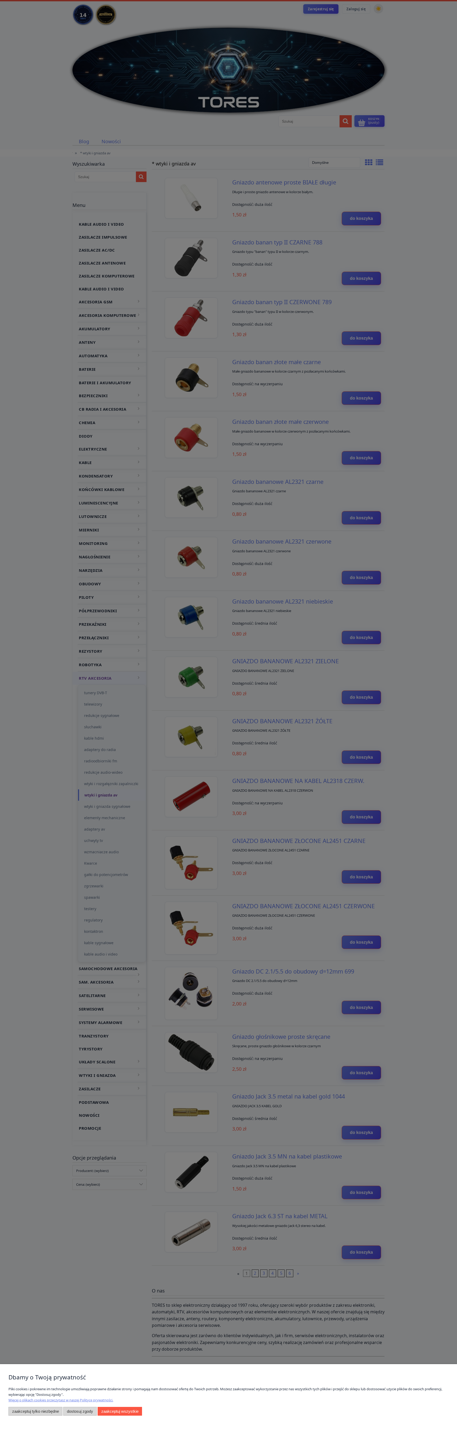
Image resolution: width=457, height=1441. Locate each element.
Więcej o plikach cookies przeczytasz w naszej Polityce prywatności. (60, 1400)
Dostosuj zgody (80, 1411)
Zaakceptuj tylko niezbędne (35, 1411)
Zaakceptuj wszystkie (120, 1411)
